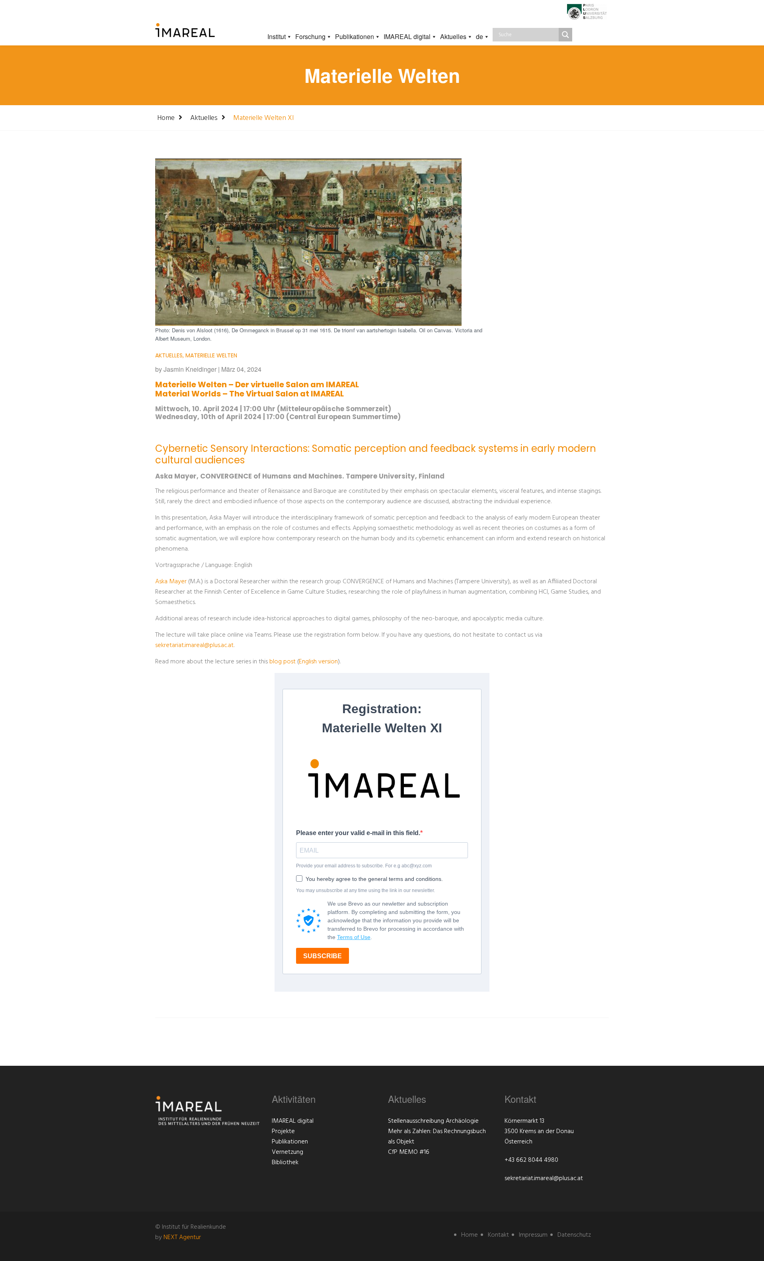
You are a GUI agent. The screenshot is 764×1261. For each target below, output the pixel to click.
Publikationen (354, 36)
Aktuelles (453, 36)
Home (166, 118)
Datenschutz (574, 1235)
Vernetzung (287, 1152)
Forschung (310, 36)
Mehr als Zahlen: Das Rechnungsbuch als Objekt (437, 1136)
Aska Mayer (171, 582)
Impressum (533, 1235)
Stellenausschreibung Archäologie (433, 1121)
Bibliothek (285, 1162)
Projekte (283, 1131)
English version (318, 662)
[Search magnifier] (565, 34)
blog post (282, 662)
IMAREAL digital (407, 36)
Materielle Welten (211, 355)
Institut (276, 36)
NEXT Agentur (182, 1237)
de (479, 36)
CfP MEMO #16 (408, 1152)
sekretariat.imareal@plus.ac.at (194, 645)
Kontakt (498, 1235)
